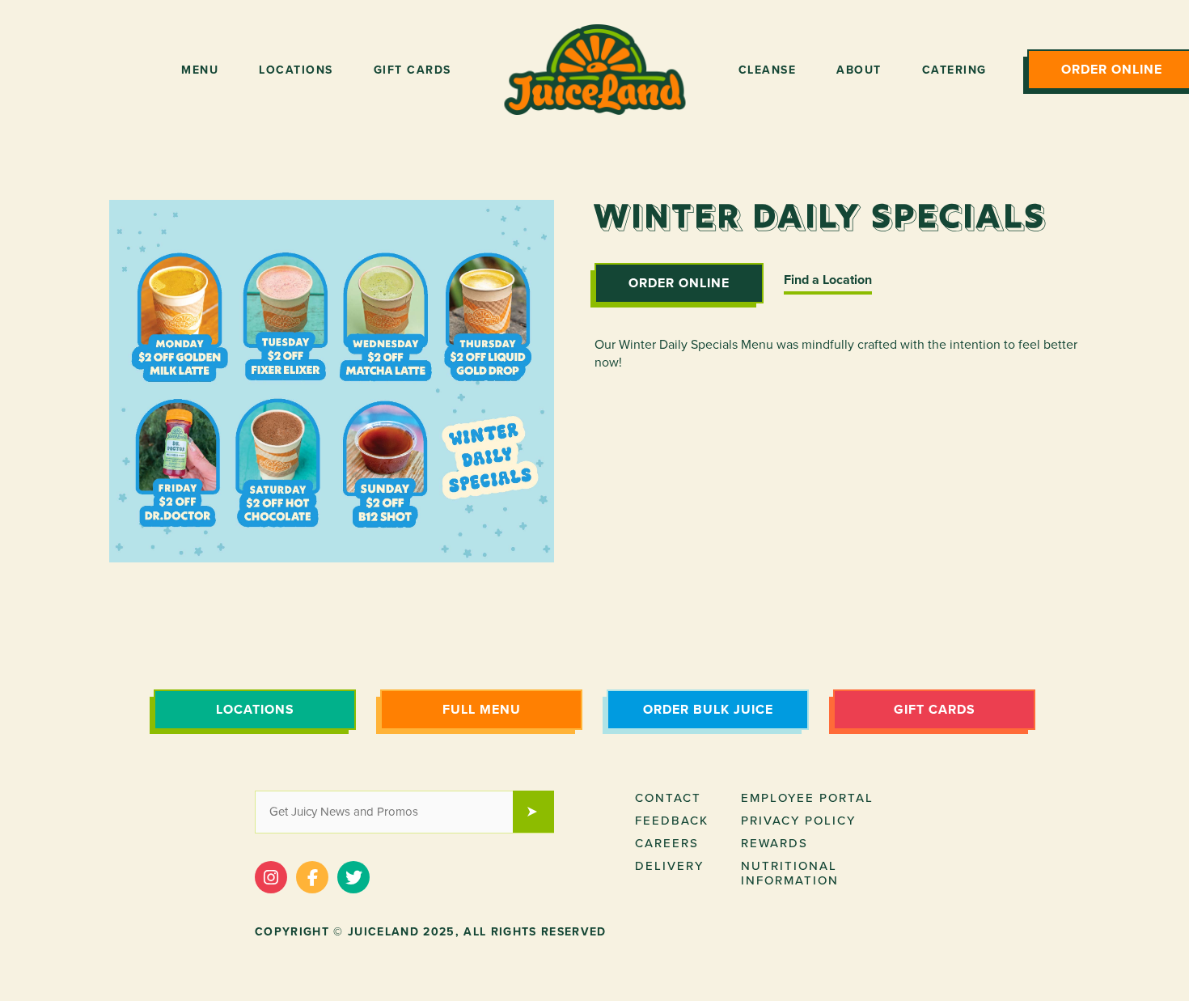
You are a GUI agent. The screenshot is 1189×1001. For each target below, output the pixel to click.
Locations (296, 70)
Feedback (672, 820)
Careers (667, 843)
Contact (668, 798)
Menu (199, 70)
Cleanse (767, 70)
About (859, 70)
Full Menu (481, 710)
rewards (774, 843)
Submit (541, 813)
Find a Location (828, 280)
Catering (954, 70)
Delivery (669, 866)
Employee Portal (807, 798)
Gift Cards (412, 70)
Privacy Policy (798, 820)
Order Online (679, 283)
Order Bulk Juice (708, 710)
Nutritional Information (790, 873)
